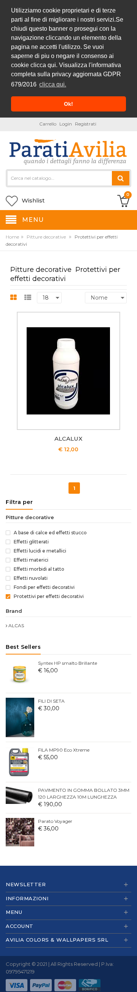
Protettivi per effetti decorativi (48, 596)
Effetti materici (30, 560)
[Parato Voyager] (20, 832)
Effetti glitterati (31, 542)
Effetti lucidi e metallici (39, 551)
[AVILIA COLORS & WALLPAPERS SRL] (68, 151)
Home (12, 237)
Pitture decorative (46, 237)
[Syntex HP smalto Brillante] (20, 674)
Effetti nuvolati (30, 578)
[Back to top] (129, 978)
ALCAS (15, 625)
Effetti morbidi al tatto (38, 569)
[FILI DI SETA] (20, 717)
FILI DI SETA (51, 701)
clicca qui (43, 65)
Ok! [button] (68, 104)
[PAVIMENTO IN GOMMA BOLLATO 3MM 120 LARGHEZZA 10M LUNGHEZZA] (20, 795)
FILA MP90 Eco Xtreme (63, 750)
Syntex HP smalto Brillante (67, 663)
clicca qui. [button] (52, 84)
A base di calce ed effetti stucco (50, 532)
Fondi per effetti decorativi (44, 587)
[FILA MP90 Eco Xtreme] (20, 761)
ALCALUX (68, 438)
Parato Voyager (55, 821)
